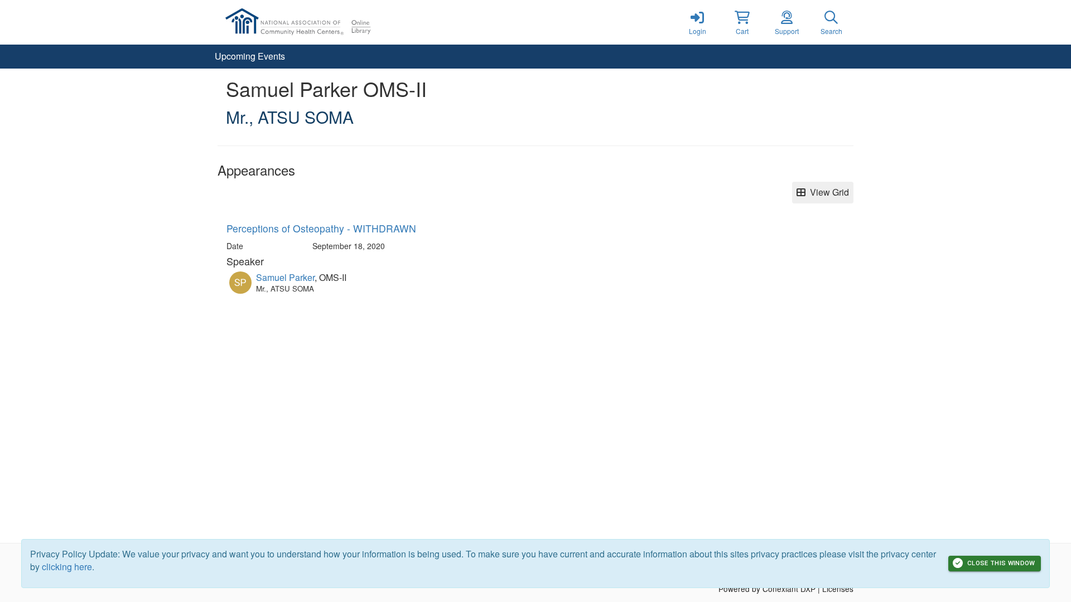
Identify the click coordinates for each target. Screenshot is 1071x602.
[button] (742, 22)
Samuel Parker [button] (285, 277)
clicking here (67, 566)
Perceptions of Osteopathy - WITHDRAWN (321, 228)
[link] (697, 22)
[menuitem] (250, 57)
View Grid (827, 192)
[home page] (324, 22)
